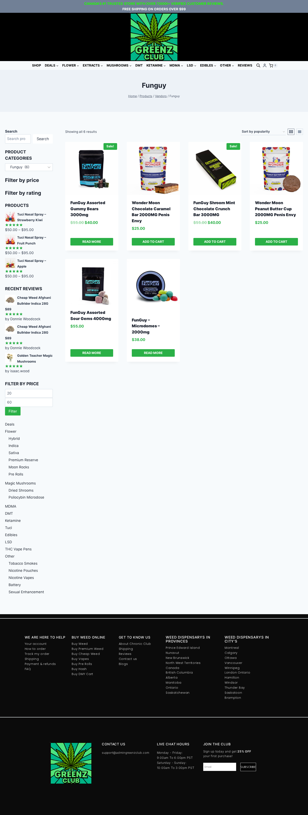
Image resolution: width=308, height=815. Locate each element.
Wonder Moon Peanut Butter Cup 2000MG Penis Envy (275, 208)
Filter (13, 411)
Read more (91, 242)
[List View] (299, 132)
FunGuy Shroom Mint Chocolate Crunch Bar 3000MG (214, 208)
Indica (14, 446)
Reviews (245, 65)
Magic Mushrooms (20, 483)
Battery (15, 585)
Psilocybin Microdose (26, 497)
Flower (10, 431)
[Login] (265, 65)
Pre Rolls (16, 474)
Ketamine (13, 521)
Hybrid (14, 438)
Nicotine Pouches (23, 570)
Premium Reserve (23, 460)
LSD (8, 542)
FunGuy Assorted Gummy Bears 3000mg (87, 208)
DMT (139, 65)
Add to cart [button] (153, 242)
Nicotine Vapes (21, 578)
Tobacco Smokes (23, 563)
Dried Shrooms (21, 490)
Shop (36, 65)
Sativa (14, 453)
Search (43, 139)
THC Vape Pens (18, 549)
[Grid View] (291, 132)
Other (9, 556)
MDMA (10, 506)
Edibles (11, 535)
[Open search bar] (258, 65)
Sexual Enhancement (26, 592)
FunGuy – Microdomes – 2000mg (146, 326)
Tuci (8, 528)
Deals (9, 424)
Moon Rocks (19, 467)
